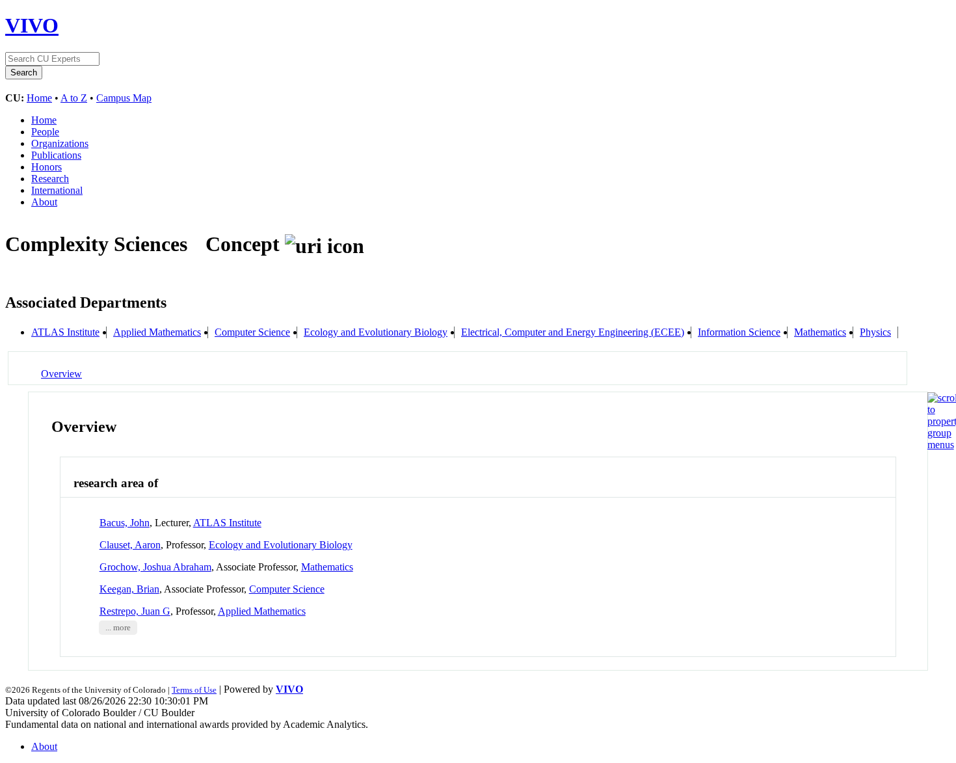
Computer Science (252, 332)
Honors (46, 166)
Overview (61, 373)
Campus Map (124, 97)
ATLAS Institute (65, 332)
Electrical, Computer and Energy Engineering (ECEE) (572, 332)
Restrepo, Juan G (135, 611)
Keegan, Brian (129, 589)
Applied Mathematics (157, 332)
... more (118, 627)
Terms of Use (194, 690)
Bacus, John (125, 522)
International (57, 190)
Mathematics (820, 332)
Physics (875, 332)
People (45, 131)
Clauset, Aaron (130, 544)
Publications (56, 155)
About (44, 201)
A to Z (73, 97)
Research (50, 178)
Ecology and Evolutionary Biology (375, 332)
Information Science (739, 332)
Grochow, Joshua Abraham (155, 566)
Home (39, 97)
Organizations (59, 143)
